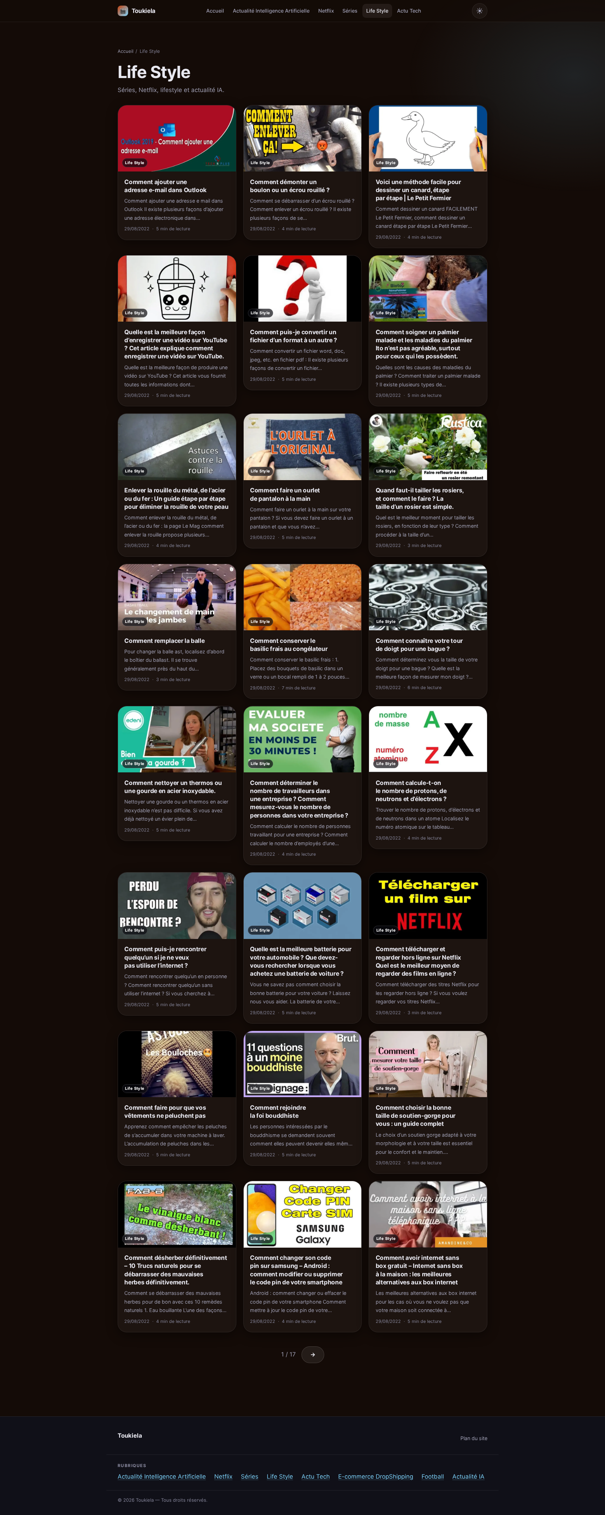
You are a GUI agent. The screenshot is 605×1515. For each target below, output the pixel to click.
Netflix (326, 11)
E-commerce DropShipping (375, 1476)
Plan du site (473, 1438)
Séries (349, 11)
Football (433, 1476)
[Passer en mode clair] (479, 11)
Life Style (377, 11)
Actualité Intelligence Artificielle (271, 11)
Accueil (215, 11)
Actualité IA (468, 1476)
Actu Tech (409, 11)
